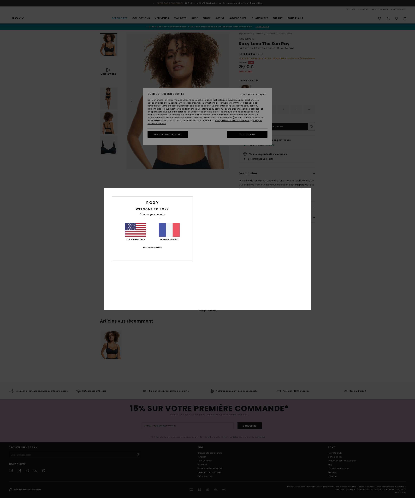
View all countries (152, 247)
